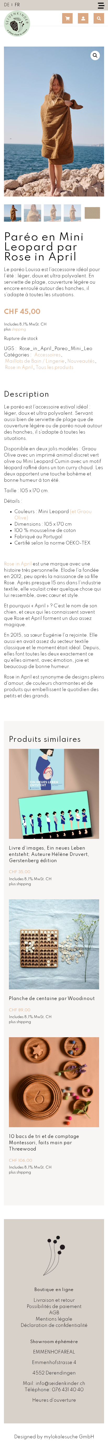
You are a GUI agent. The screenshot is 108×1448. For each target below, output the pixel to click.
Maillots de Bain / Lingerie (34, 361)
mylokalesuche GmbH (69, 1437)
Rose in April (19, 367)
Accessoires (47, 355)
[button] (95, 55)
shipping (19, 329)
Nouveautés (81, 361)
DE (6, 5)
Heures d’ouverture (54, 1400)
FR (17, 5)
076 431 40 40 (68, 1390)
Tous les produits (54, 367)
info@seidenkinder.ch (60, 1383)
